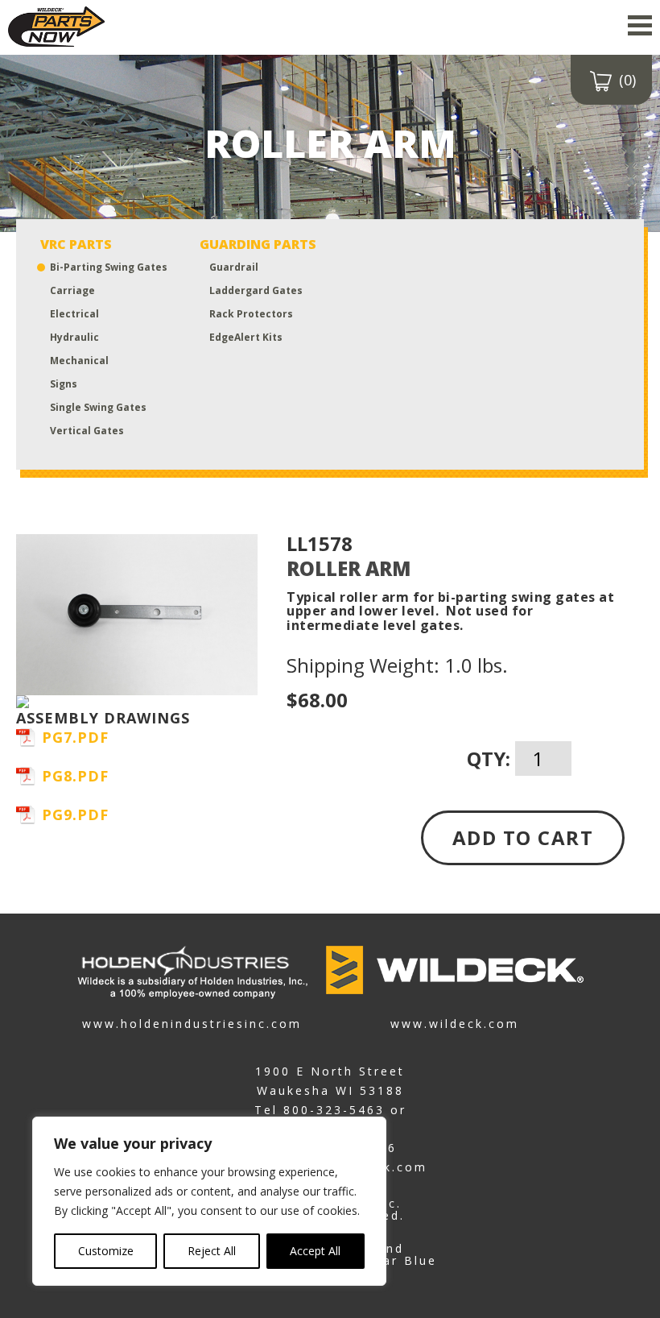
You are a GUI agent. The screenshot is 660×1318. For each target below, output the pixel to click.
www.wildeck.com (454, 1023)
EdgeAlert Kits (246, 337)
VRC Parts (76, 244)
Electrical (74, 314)
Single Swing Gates (98, 407)
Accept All (315, 1250)
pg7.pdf (75, 737)
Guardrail (233, 267)
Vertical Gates (87, 430)
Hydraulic (74, 337)
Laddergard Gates (256, 290)
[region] (209, 1201)
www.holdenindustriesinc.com (192, 1023)
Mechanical (79, 360)
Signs (63, 384)
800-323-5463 (334, 1109)
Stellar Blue (393, 1260)
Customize (106, 1250)
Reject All (212, 1250)
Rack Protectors (251, 314)
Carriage (72, 290)
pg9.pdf (75, 814)
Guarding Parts (258, 244)
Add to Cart (523, 837)
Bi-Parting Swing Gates (108, 267)
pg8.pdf (75, 775)
